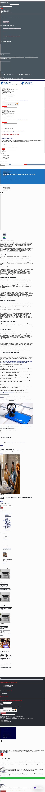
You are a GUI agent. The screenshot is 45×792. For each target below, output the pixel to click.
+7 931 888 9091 (4, 158)
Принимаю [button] (2, 752)
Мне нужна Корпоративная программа (11, 147)
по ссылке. (11, 400)
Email (3, 93)
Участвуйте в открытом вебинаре (7, 392)
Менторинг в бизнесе (6, 178)
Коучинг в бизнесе (8, 522)
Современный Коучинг (6, 80)
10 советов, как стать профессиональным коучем (11, 179)
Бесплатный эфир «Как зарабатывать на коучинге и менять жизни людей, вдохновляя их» (16, 427)
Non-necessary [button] (2, 771)
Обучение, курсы (5, 189)
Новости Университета (6, 188)
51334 (3, 151)
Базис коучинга (7, 521)
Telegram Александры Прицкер (5, 721)
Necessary (3, 767)
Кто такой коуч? (5, 19)
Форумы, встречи (8, 530)
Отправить (4, 106)
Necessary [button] (2, 766)
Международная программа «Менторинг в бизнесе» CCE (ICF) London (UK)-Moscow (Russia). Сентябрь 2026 (6, 655)
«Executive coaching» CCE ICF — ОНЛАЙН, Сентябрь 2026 (15, 74)
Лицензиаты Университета (7, 171)
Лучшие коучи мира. (6, 22)
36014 (10, 164)
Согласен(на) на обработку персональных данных (12, 706)
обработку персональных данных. (22, 119)
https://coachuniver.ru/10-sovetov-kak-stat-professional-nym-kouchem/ (14, 789)
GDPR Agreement (3, 704)
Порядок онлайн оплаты (7, 686)
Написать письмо (6, 155)
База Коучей (5, 175)
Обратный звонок (6, 160)
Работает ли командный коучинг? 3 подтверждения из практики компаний (11, 450)
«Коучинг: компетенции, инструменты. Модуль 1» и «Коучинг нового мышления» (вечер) (19, 57)
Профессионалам (8, 525)
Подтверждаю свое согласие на (16, 119)
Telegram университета (4, 720)
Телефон (3, 91)
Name (2, 150)
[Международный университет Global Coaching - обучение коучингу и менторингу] (16, 84)
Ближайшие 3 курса (6, 172)
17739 (10, 505)
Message (3, 121)
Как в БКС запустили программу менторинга (12, 442)
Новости (4, 177)
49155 (1, 714)
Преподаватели (5, 729)
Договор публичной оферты (7, 736)
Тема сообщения (5, 94)
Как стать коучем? (6, 21)
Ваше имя (4, 90)
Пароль (1, 6)
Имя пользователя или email (5, 4)
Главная (4, 176)
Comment (3, 101)
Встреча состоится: (4, 394)
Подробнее (6, 752)
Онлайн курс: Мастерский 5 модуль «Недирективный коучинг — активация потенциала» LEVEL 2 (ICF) (5, 630)
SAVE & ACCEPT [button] (2, 776)
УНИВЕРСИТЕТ (2, 165)
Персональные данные (6, 98)
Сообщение (4, 97)
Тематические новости (6, 190)
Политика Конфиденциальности (8, 685)
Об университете (5, 728)
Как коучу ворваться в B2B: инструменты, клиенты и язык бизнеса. (16, 497)
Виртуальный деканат (6, 173)
